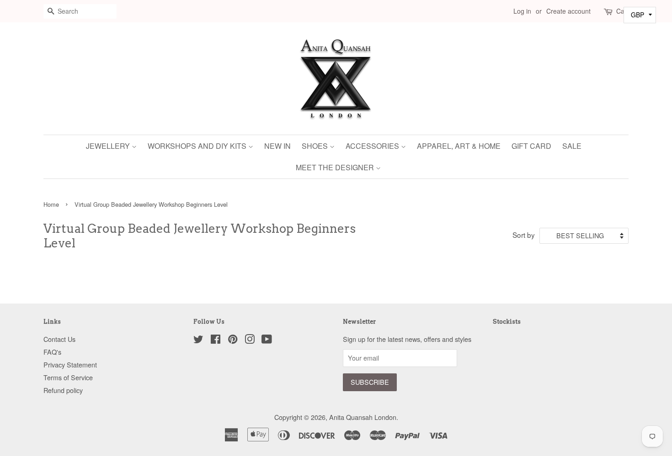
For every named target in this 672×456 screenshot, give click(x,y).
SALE (571, 146)
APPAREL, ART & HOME (459, 146)
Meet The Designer (336, 167)
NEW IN (277, 146)
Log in (522, 11)
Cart (622, 11)
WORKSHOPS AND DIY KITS (198, 146)
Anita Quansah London (362, 417)
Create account (568, 11)
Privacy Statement (70, 364)
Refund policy (63, 390)
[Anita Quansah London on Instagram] (250, 340)
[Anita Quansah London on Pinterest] (233, 340)
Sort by (523, 235)
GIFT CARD (531, 146)
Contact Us (59, 339)
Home (51, 204)
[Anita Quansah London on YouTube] (266, 340)
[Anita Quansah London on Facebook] (215, 340)
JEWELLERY (109, 146)
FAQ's (52, 351)
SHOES (316, 146)
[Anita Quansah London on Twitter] (198, 340)
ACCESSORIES (373, 146)
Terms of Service (68, 377)
